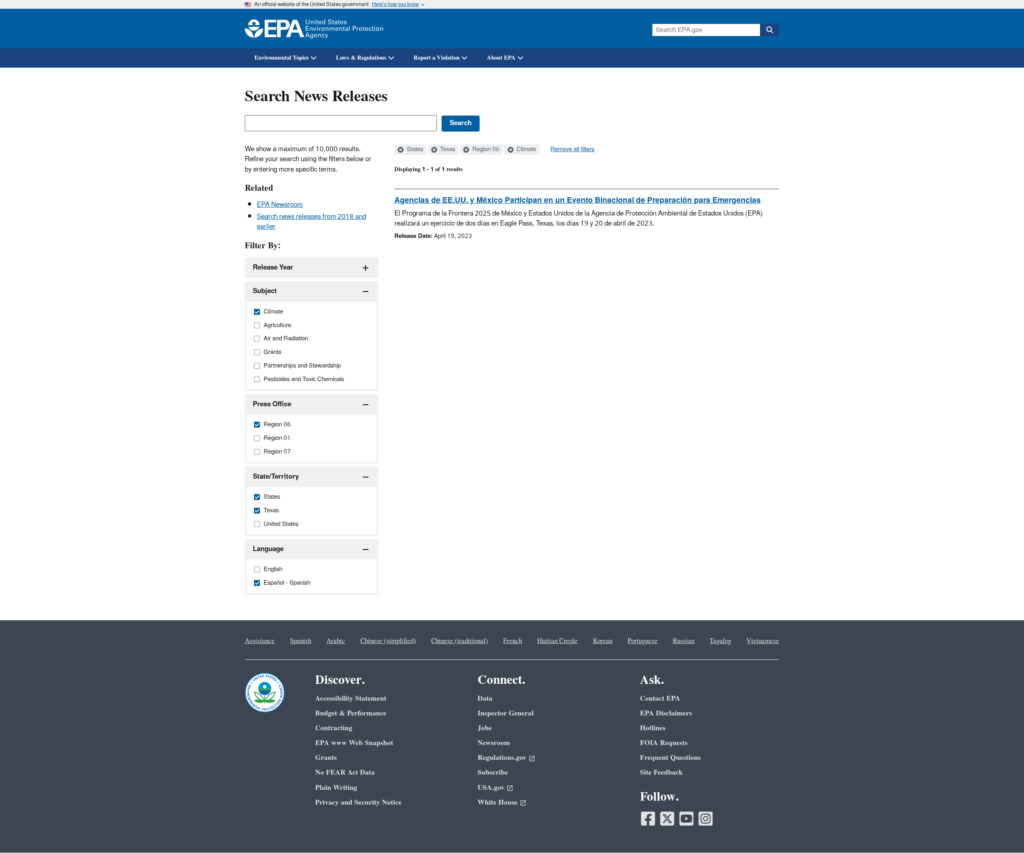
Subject (265, 291)
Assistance (260, 641)
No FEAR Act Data (345, 772)
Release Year (273, 267)
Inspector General (506, 713)
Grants (326, 757)
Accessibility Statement (350, 698)
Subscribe (493, 772)
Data (485, 698)
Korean (602, 641)
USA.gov (491, 787)
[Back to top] (1002, 831)
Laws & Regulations (361, 58)
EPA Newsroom (280, 205)
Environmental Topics (281, 58)
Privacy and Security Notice (358, 802)
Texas (446, 149)
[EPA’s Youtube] (686, 819)
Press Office (272, 404)
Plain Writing (336, 787)
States (414, 149)
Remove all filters (572, 149)
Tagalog (720, 641)
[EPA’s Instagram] (706, 819)
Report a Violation (437, 58)
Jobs (485, 728)
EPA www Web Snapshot (354, 743)
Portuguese (643, 641)
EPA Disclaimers (666, 713)
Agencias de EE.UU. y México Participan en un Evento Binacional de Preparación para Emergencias (577, 200)
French (512, 641)
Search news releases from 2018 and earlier (311, 222)
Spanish (300, 641)
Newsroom (494, 743)
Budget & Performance (350, 713)
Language (268, 549)
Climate (525, 149)
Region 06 (485, 149)
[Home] (314, 28)
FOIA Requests (664, 743)
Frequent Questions (670, 757)
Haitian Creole (557, 641)
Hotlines (653, 728)
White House (498, 802)
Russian (683, 641)
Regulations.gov (502, 757)
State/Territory (276, 476)
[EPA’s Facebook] (648, 819)
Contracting (333, 728)
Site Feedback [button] (661, 772)
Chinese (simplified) (388, 641)
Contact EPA (660, 698)
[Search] (769, 30)
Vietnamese (762, 641)
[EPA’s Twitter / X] (667, 819)
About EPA (501, 58)
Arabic (335, 641)
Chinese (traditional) (459, 641)
